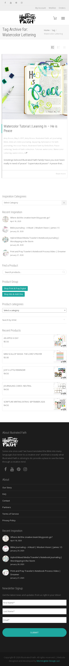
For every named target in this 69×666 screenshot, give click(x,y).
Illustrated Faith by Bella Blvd (40, 145)
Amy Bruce (30, 138)
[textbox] (34, 310)
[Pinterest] (16, 2)
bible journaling (24, 142)
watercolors (18, 153)
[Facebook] (5, 2)
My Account (40, 8)
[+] (34, 86)
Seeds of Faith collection (23, 149)
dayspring (36, 142)
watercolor (48, 149)
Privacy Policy (9, 520)
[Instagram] (21, 2)
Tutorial (38, 149)
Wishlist (52, 8)
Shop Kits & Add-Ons (13, 294)
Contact (6, 500)
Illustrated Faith (42, 138)
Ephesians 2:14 (47, 142)
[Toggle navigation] (63, 18)
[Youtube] (10, 2)
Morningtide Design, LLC (48, 660)
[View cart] (54, 18)
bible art (12, 142)
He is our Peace (20, 145)
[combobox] (34, 310)
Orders (62, 8)
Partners (6, 507)
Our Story (7, 487)
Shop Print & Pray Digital (15, 288)
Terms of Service (10, 513)
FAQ (4, 494)
